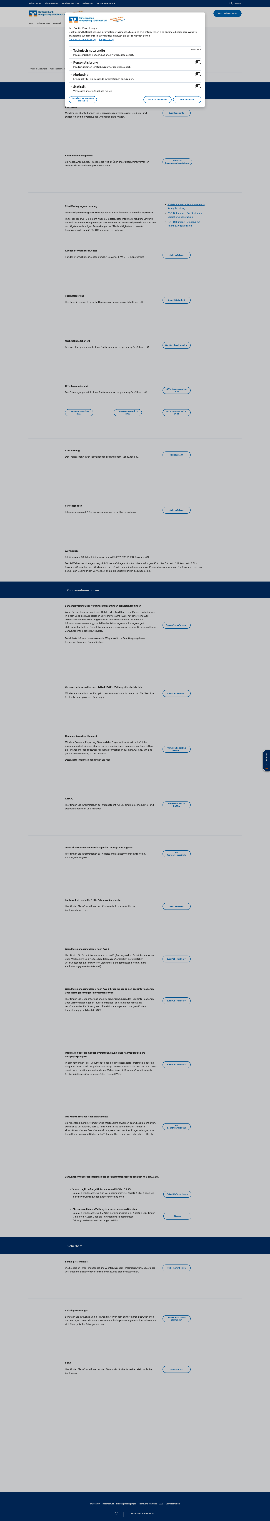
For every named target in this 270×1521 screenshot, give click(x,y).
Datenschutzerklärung (81, 39)
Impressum (105, 39)
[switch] (198, 62)
